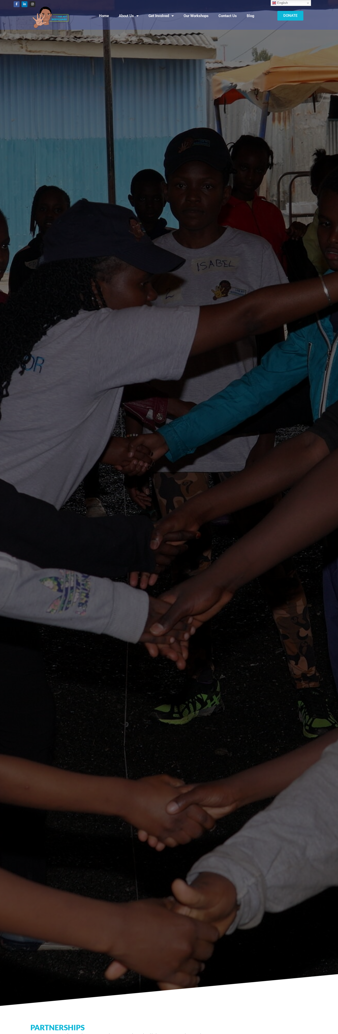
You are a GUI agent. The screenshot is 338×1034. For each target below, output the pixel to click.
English (282, 3)
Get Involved (158, 16)
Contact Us (227, 16)
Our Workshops (196, 16)
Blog (250, 16)
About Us (126, 16)
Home (104, 16)
